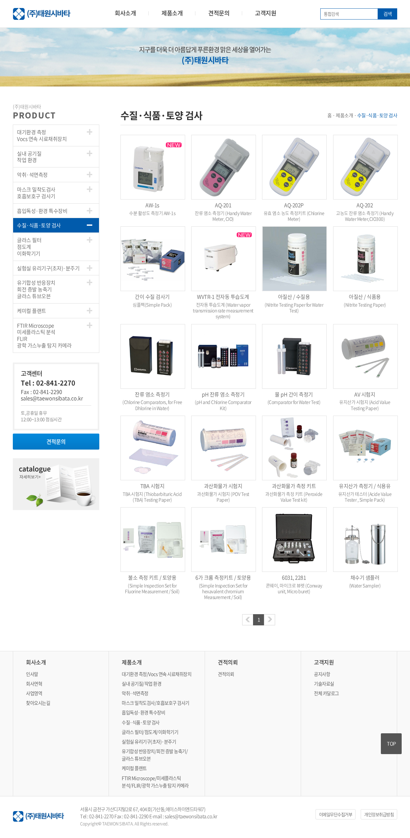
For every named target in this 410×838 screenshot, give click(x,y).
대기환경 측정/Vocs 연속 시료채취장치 (156, 674)
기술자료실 (324, 683)
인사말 (32, 674)
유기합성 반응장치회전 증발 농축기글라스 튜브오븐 (36, 289)
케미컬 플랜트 (31, 310)
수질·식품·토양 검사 (39, 225)
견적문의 (218, 13)
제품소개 (172, 13)
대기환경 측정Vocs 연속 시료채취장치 (42, 135)
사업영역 (34, 693)
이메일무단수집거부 (335, 814)
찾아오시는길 (38, 702)
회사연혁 (34, 683)
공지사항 (322, 674)
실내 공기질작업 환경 (29, 157)
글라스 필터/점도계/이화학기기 (150, 732)
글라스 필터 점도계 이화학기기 (29, 246)
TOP (391, 743)
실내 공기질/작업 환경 (141, 683)
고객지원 (265, 13)
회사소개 (125, 13)
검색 (387, 13)
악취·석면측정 (32, 174)
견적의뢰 (226, 674)
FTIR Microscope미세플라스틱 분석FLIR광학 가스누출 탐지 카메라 (44, 335)
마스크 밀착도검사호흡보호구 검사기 (36, 192)
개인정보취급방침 (379, 814)
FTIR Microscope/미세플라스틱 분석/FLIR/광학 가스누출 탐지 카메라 (155, 782)
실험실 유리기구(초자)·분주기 (48, 268)
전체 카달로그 (326, 693)
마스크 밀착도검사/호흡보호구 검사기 (155, 702)
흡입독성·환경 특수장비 (42, 211)
